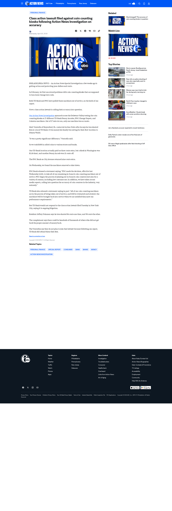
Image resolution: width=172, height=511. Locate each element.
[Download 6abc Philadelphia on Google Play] (145, 387)
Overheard (101, 371)
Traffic (50, 365)
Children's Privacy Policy (49, 395)
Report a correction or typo (37, 236)
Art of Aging (102, 377)
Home (50, 358)
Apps (49, 374)
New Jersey (83, 3)
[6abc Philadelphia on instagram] (33, 388)
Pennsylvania (71, 3)
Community (136, 377)
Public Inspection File (99, 395)
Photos (50, 371)
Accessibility (136, 371)
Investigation (102, 358)
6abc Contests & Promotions (141, 365)
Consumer (101, 365)
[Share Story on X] (80, 31)
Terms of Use (77, 395)
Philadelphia (60, 3)
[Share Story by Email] (94, 31)
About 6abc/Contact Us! (140, 358)
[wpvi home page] (25, 359)
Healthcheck (102, 368)
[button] (22, 3)
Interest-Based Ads (87, 395)
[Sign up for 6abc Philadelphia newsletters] (37, 388)
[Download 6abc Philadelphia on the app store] (135, 387)
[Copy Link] (99, 31)
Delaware (93, 3)
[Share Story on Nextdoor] (89, 31)
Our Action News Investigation (42, 115)
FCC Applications (111, 395)
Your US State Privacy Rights (64, 395)
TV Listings (135, 368)
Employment (136, 374)
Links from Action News (106, 374)
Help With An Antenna (139, 381)
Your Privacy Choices (35, 395)
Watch (50, 368)
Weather (51, 362)
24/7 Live (49, 3)
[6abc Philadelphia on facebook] (23, 388)
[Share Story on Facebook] (76, 31)
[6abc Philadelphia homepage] (34, 3)
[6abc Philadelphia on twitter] (28, 388)
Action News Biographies (140, 362)
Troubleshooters (103, 362)
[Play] (128, 45)
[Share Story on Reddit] (85, 31)
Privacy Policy (24, 395)
